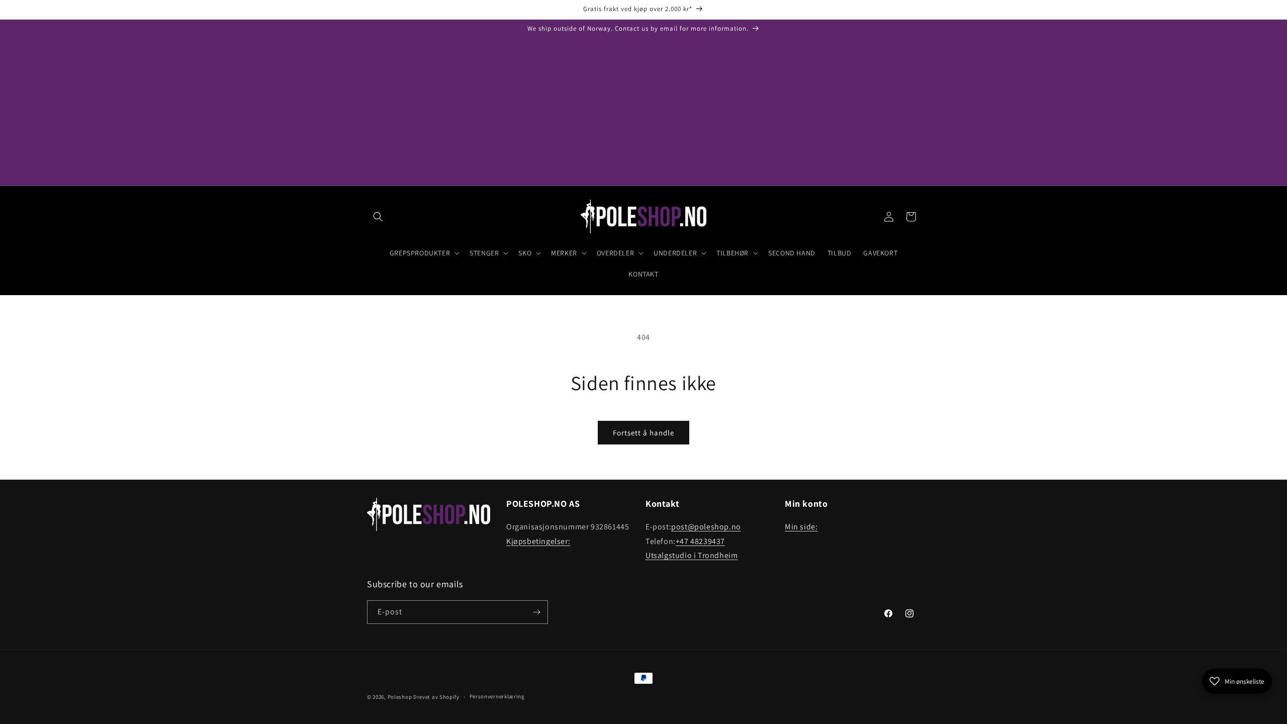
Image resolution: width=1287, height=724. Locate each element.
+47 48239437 (700, 541)
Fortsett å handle (643, 432)
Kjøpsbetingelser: (538, 541)
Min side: (801, 526)
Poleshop (400, 696)
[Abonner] (536, 612)
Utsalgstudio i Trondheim (692, 555)
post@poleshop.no (706, 526)
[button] (378, 217)
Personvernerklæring (497, 696)
